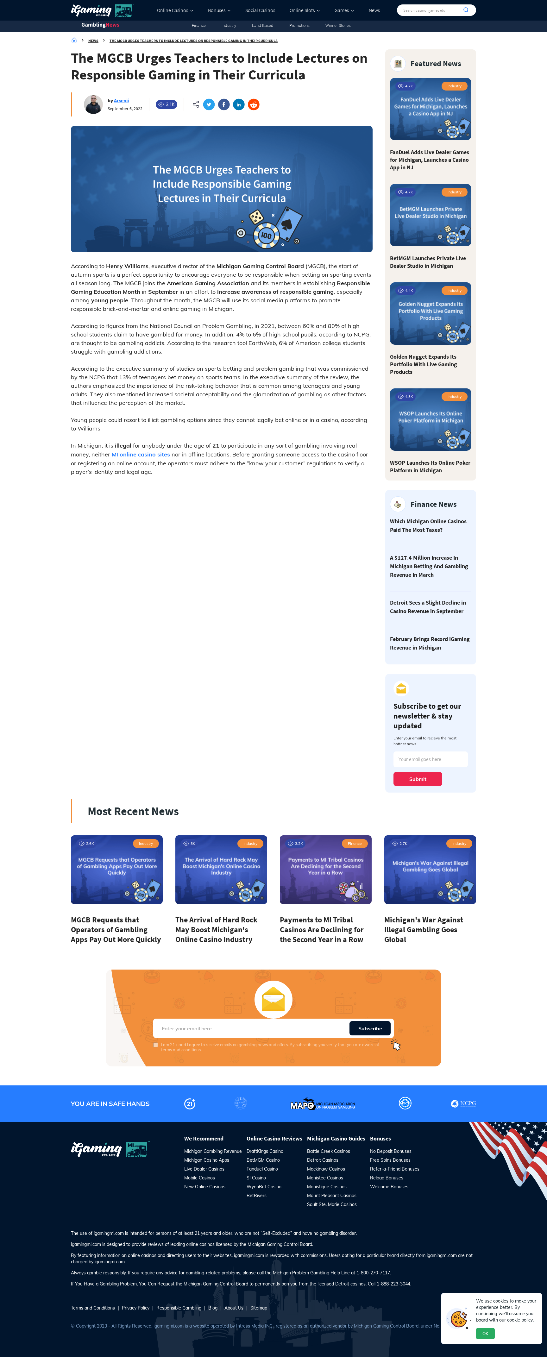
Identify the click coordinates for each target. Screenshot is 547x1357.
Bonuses (216, 10)
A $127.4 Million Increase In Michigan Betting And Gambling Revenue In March (429, 566)
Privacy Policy (135, 1308)
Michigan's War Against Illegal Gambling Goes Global (423, 929)
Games (342, 10)
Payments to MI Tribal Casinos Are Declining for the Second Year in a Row (322, 929)
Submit (417, 779)
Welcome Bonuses (389, 1187)
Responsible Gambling (178, 1308)
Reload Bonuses (386, 1178)
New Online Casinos (204, 1187)
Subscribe (370, 1028)
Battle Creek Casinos (328, 1151)
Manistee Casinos (325, 1178)
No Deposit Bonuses (391, 1151)
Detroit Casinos (322, 1160)
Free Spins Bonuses (390, 1160)
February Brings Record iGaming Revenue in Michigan (430, 643)
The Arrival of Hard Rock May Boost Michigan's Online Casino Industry (216, 929)
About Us (233, 1308)
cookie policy (520, 1320)
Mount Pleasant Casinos (331, 1195)
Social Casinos (260, 10)
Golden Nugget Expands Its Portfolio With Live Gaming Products (423, 364)
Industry (229, 25)
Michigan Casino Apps (206, 1160)
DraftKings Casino (265, 1151)
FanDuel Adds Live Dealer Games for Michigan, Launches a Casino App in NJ (429, 159)
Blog (212, 1308)
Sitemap (258, 1308)
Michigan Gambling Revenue (213, 1151)
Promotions (299, 25)
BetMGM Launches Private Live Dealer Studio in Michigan (428, 261)
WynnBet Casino (264, 1187)
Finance (199, 25)
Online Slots (302, 10)
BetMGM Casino (263, 1160)
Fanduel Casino (262, 1169)
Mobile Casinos (199, 1178)
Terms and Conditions (93, 1308)
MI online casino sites (141, 454)
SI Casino (256, 1178)
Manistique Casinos (327, 1187)
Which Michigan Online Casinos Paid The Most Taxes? (428, 525)
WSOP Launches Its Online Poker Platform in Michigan (430, 466)
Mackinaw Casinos (326, 1169)
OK (485, 1333)
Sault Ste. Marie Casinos (332, 1204)
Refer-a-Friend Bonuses (394, 1169)
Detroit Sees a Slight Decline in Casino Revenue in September (428, 607)
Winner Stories (338, 25)
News (374, 10)
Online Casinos (172, 10)
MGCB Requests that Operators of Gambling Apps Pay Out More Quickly (116, 929)
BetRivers (257, 1195)
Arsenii (121, 100)
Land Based (263, 25)
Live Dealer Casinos (204, 1169)
